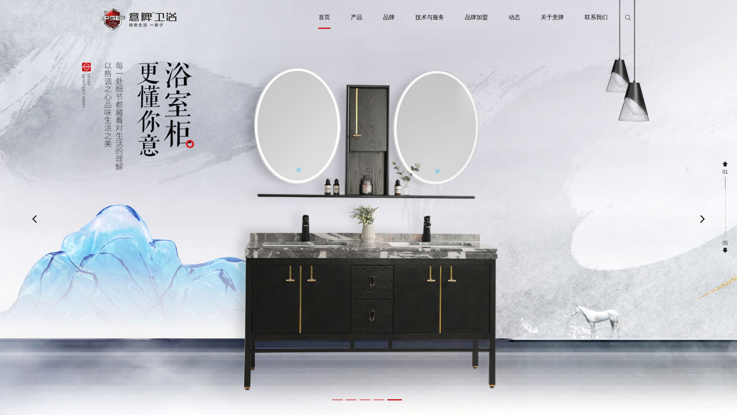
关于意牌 (552, 17)
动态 (514, 17)
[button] (337, 399)
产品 (356, 17)
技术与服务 (429, 17)
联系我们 (596, 17)
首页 (324, 17)
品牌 (389, 17)
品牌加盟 (476, 17)
